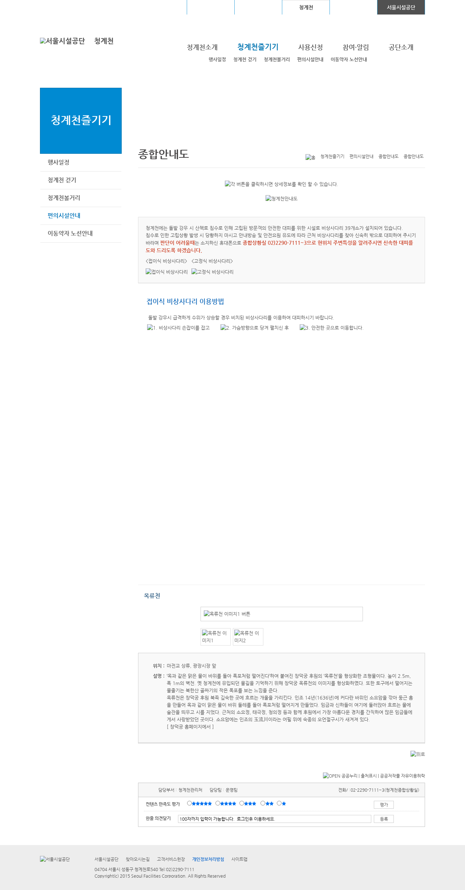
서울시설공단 (401, 7)
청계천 (104, 41)
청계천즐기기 (81, 120)
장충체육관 (211, 7)
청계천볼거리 (277, 59)
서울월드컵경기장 (163, 7)
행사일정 (217, 59)
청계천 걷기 (244, 59)
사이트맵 (239, 859)
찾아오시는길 (138, 859)
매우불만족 (284, 804)
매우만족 (203, 804)
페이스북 (398, 144)
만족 (229, 804)
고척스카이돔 (258, 7)
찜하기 (420, 144)
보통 (251, 804)
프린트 (375, 144)
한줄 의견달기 (158, 818)
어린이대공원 (353, 7)
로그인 (59, 7)
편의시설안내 (310, 59)
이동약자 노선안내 (349, 59)
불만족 (270, 804)
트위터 (387, 144)
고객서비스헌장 (171, 859)
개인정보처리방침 (208, 859)
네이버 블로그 (409, 144)
